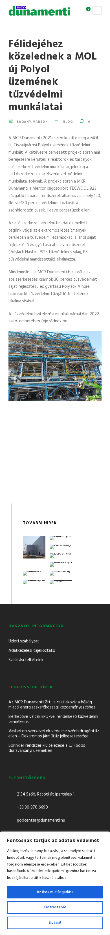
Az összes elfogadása (55, 892)
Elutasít (55, 922)
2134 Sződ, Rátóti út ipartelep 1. (46, 794)
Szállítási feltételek (25, 660)
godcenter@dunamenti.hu (41, 820)
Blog (68, 121)
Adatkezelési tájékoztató (31, 650)
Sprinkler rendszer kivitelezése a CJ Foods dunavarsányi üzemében (46, 748)
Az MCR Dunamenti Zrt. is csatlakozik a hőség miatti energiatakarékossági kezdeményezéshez (51, 705)
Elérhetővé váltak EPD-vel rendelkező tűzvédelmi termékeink (53, 719)
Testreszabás (55, 907)
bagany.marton (32, 121)
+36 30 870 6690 (32, 807)
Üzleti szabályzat (23, 641)
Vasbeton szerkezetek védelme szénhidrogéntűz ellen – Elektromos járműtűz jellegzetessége (53, 734)
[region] (55, 883)
